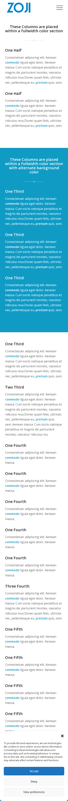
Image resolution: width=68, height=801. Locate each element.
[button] (62, 736)
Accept (34, 771)
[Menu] (58, 7)
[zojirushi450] (28, 7)
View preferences (34, 792)
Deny (34, 781)
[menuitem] (58, 7)
